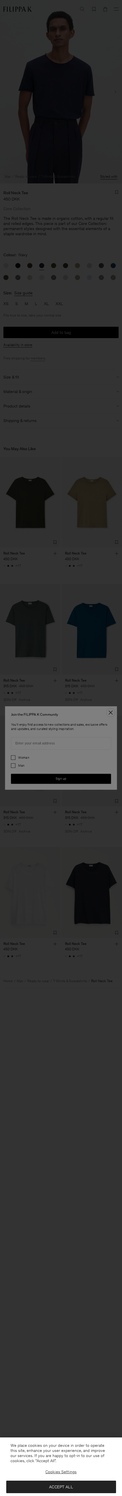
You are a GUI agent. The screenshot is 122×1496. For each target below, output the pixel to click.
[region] (61, 1466)
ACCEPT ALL (61, 1486)
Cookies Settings (61, 1471)
